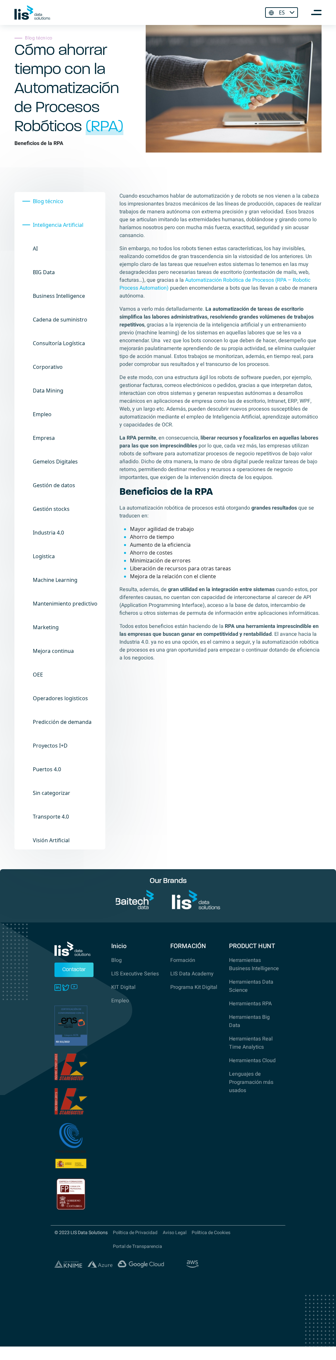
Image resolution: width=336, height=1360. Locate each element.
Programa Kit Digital (193, 987)
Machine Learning (55, 580)
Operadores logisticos (60, 698)
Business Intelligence (59, 295)
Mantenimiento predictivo (65, 603)
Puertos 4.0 (47, 769)
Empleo (42, 414)
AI (35, 248)
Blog (116, 960)
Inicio (119, 946)
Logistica (44, 556)
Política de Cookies (211, 1232)
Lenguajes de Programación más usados (251, 1082)
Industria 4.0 (48, 532)
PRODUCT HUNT (252, 946)
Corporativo (48, 366)
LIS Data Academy (192, 974)
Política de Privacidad (135, 1232)
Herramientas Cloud (252, 1060)
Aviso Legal (174, 1232)
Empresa (44, 437)
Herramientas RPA (250, 1004)
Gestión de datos (54, 485)
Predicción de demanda (62, 722)
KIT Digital (123, 987)
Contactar (74, 969)
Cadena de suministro (60, 319)
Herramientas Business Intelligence (254, 964)
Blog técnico (48, 201)
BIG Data (44, 272)
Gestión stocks (51, 509)
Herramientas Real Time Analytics (251, 1043)
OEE (38, 674)
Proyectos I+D (50, 745)
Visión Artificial (51, 840)
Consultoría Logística (59, 343)
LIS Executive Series (135, 974)
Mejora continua (53, 651)
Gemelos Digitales (55, 461)
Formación (182, 960)
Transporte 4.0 (51, 816)
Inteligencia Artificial (58, 224)
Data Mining (48, 390)
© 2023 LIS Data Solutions (81, 1232)
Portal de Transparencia (137, 1246)
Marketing (46, 627)
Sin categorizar (51, 793)
